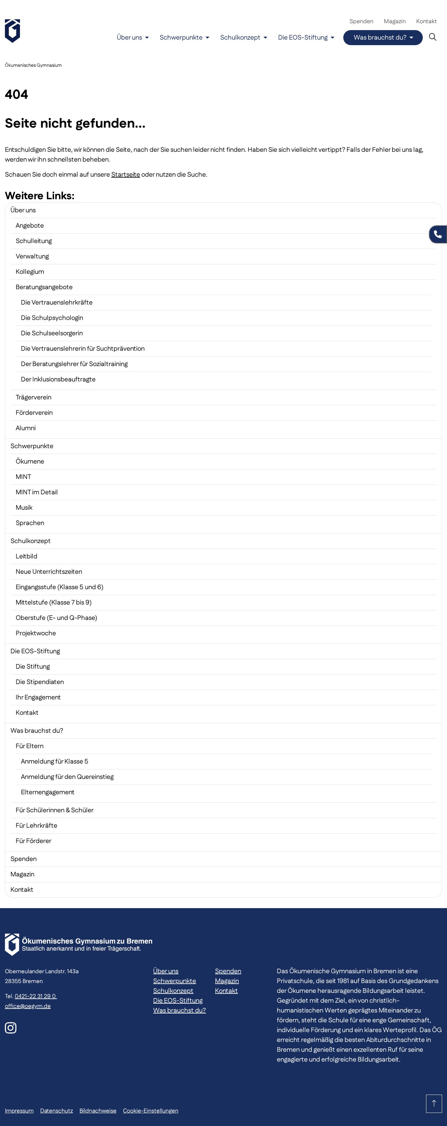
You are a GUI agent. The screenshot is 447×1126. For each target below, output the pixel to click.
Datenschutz (56, 1111)
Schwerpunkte (181, 37)
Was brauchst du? (380, 37)
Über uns (129, 37)
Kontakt (426, 21)
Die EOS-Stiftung (303, 37)
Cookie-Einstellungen (150, 1111)
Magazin (395, 21)
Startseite (125, 174)
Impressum (19, 1111)
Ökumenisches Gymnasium (33, 65)
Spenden (361, 21)
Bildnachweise (98, 1111)
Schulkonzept (240, 37)
